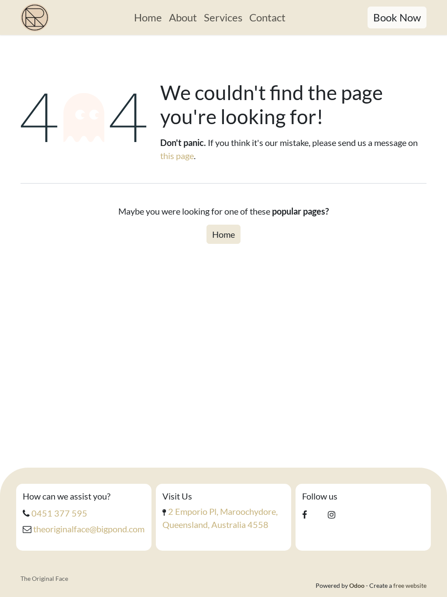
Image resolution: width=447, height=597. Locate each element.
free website (409, 585)
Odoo (357, 585)
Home (223, 234)
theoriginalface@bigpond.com (88, 529)
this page (177, 155)
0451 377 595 (59, 513)
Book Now (397, 17)
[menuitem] (148, 17)
